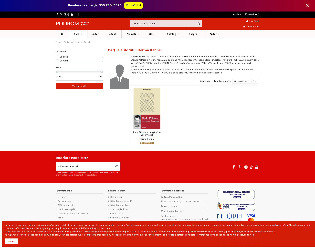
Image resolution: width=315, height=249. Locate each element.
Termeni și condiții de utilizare (73, 213)
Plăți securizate (66, 205)
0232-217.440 (171, 206)
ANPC (61, 217)
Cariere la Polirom (119, 217)
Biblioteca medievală (121, 201)
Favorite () (253, 14)
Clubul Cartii (116, 213)
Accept (11, 241)
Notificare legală (66, 209)
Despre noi (116, 197)
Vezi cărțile (79, 86)
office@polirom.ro (173, 211)
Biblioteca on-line (119, 205)
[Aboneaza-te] (116, 166)
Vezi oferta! (133, 5)
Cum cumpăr (65, 201)
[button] (132, 34)
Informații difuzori (119, 209)
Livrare (61, 197)
